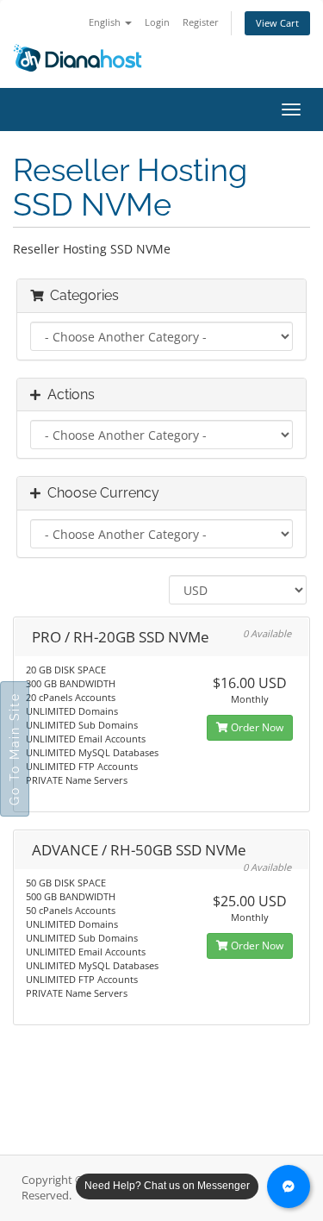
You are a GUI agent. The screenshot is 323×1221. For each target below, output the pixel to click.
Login (157, 22)
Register (201, 22)
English (106, 22)
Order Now (255, 727)
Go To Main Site (15, 748)
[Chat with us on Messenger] (288, 1186)
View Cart (277, 22)
